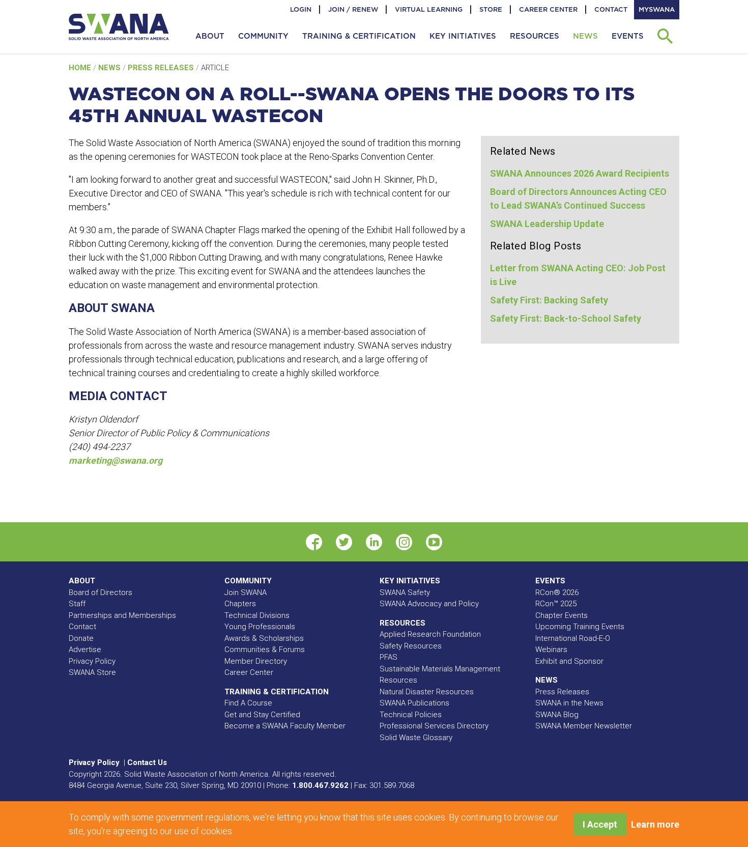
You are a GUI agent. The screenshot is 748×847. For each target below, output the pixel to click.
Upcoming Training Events (579, 626)
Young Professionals (259, 626)
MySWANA (657, 9)
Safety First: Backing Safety (549, 300)
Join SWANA (245, 592)
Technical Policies (411, 714)
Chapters (240, 603)
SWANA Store (92, 672)
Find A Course (248, 703)
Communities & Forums (264, 649)
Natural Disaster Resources (427, 691)
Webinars (551, 649)
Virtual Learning (429, 9)
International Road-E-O (572, 638)
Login (300, 9)
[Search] (664, 36)
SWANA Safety (405, 592)
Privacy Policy (92, 661)
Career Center (548, 9)
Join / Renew (353, 9)
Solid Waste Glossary (416, 737)
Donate (81, 638)
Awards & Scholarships (264, 638)
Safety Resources (411, 646)
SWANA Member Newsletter (583, 725)
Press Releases (162, 67)
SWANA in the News (569, 703)
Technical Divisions (257, 615)
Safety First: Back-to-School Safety (565, 318)
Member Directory (255, 661)
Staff (77, 603)
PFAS (388, 657)
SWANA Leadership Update (547, 223)
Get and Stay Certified (262, 714)
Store (490, 9)
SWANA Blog (557, 714)
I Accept (600, 824)
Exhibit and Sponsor (569, 661)
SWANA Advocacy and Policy (429, 603)
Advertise (85, 649)
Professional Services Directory (434, 725)
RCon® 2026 (557, 592)
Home (81, 67)
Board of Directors (100, 592)
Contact (610, 9)
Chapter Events (561, 615)
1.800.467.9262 (320, 785)
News (110, 67)
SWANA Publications (414, 703)
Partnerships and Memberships (122, 615)
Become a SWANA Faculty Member (285, 725)
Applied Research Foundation (430, 634)
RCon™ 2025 (556, 603)
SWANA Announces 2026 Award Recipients (579, 173)
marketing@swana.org (115, 460)
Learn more (655, 824)
